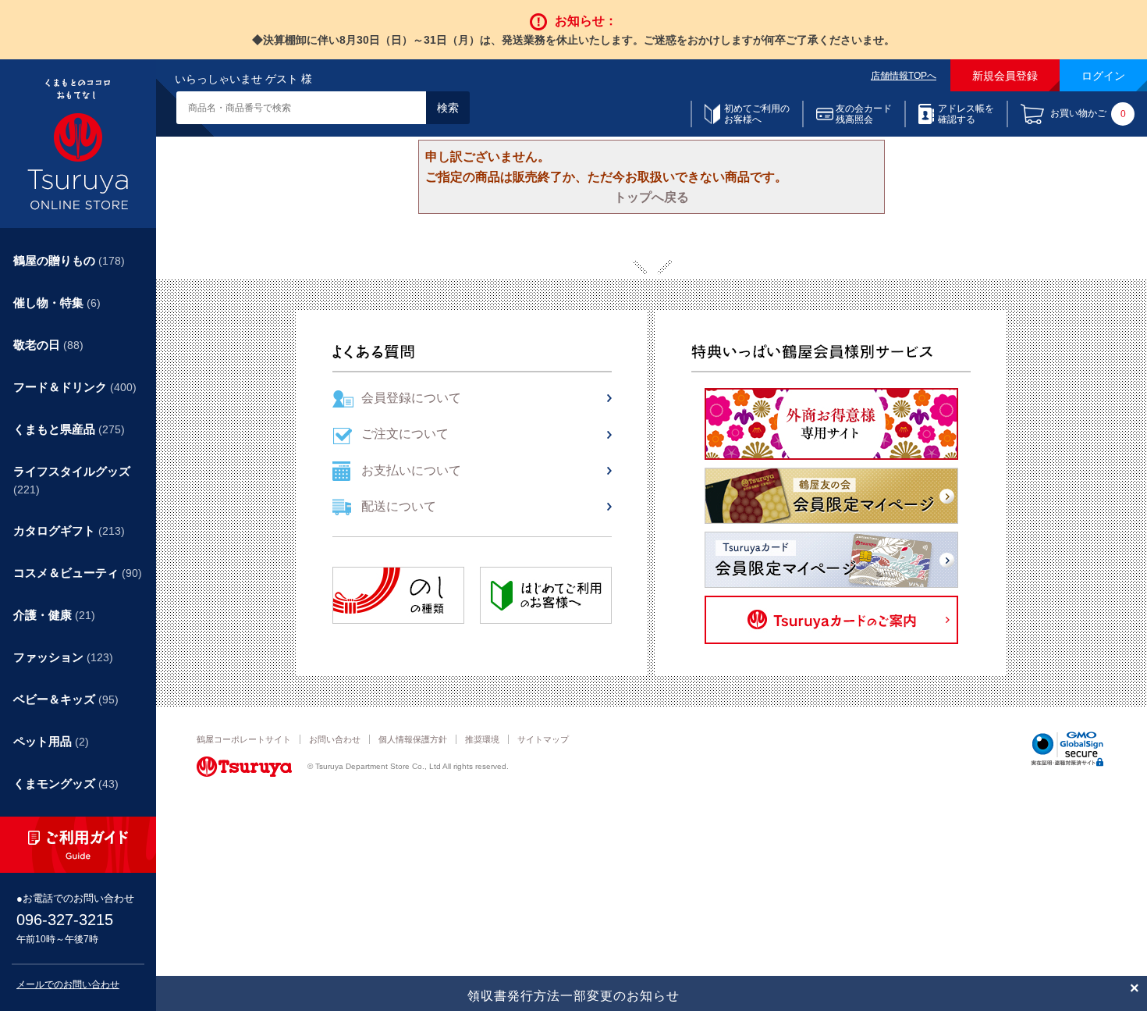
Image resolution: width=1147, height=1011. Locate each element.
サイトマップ (543, 739)
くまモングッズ (66, 783)
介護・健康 (54, 614)
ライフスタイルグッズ (71, 480)
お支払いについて (411, 470)
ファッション (63, 657)
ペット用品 (51, 741)
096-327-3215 (64, 919)
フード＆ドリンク (75, 386)
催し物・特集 (57, 302)
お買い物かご (1088, 114)
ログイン (1103, 75)
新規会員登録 (1005, 75)
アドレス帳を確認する (966, 114)
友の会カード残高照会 (864, 114)
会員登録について (411, 397)
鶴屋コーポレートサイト (244, 739)
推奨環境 (482, 739)
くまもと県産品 (69, 429)
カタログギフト (69, 530)
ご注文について (405, 433)
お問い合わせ (334, 739)
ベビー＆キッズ (66, 699)
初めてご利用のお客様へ (757, 114)
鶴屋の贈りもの (69, 260)
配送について (398, 506)
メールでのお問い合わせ (67, 984)
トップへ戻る (651, 197)
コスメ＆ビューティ (77, 572)
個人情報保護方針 (412, 739)
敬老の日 (48, 344)
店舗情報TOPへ (903, 75)
